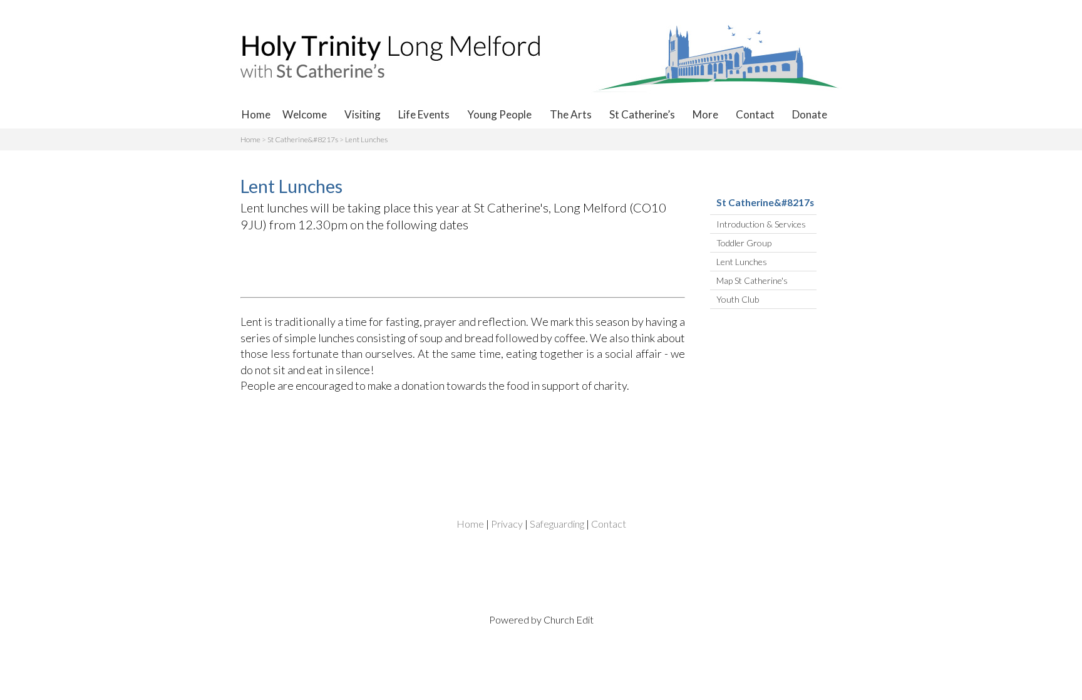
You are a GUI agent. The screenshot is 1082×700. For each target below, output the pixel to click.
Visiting (362, 114)
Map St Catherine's (752, 280)
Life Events (424, 114)
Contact (755, 114)
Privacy (507, 524)
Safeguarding (557, 524)
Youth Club (737, 299)
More (705, 114)
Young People (499, 114)
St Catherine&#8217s (302, 139)
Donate (809, 114)
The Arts (571, 114)
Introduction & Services (761, 224)
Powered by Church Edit (541, 619)
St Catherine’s (642, 114)
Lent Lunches (366, 139)
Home (256, 114)
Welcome (304, 114)
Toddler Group (743, 243)
